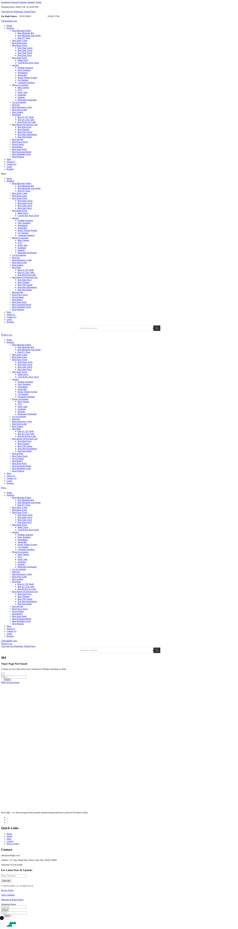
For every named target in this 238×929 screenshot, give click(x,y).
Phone (9, 925)
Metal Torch (23, 60)
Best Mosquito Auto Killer (29, 35)
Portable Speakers (25, 68)
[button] (119, 174)
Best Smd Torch (25, 55)
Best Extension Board (21, 152)
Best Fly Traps (24, 38)
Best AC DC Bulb (26, 117)
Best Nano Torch (25, 48)
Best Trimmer (23, 129)
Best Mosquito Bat (26, 33)
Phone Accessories (20, 85)
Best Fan (16, 105)
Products (10, 28)
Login (9, 166)
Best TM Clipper (25, 132)
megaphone (23, 72)
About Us (11, 162)
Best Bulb (16, 115)
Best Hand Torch (19, 58)
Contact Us (11, 164)
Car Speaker (23, 80)
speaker (15, 65)
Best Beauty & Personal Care (25, 124)
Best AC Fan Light (26, 119)
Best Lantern (17, 112)
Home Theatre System (27, 77)
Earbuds (21, 97)
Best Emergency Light (22, 107)
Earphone (22, 95)
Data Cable (22, 92)
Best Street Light (19, 110)
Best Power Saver (20, 142)
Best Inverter (17, 139)
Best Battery (17, 147)
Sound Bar (22, 75)
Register (10, 169)
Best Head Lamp (19, 43)
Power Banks (18, 144)
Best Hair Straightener (27, 134)
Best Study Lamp (19, 40)
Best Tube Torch (25, 53)
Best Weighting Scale (21, 154)
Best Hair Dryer (25, 127)
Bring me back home (10, 682)
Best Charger (23, 87)
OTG (20, 90)
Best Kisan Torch (19, 45)
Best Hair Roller (25, 137)
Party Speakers (24, 70)
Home (9, 25)
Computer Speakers (26, 82)
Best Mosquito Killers (21, 30)
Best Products (18, 157)
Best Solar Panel (19, 149)
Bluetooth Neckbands (27, 100)
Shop (9, 159)
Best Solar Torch (25, 50)
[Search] (156, 328)
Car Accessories (19, 102)
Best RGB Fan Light (27, 122)
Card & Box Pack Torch (28, 63)
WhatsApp (11, 923)
